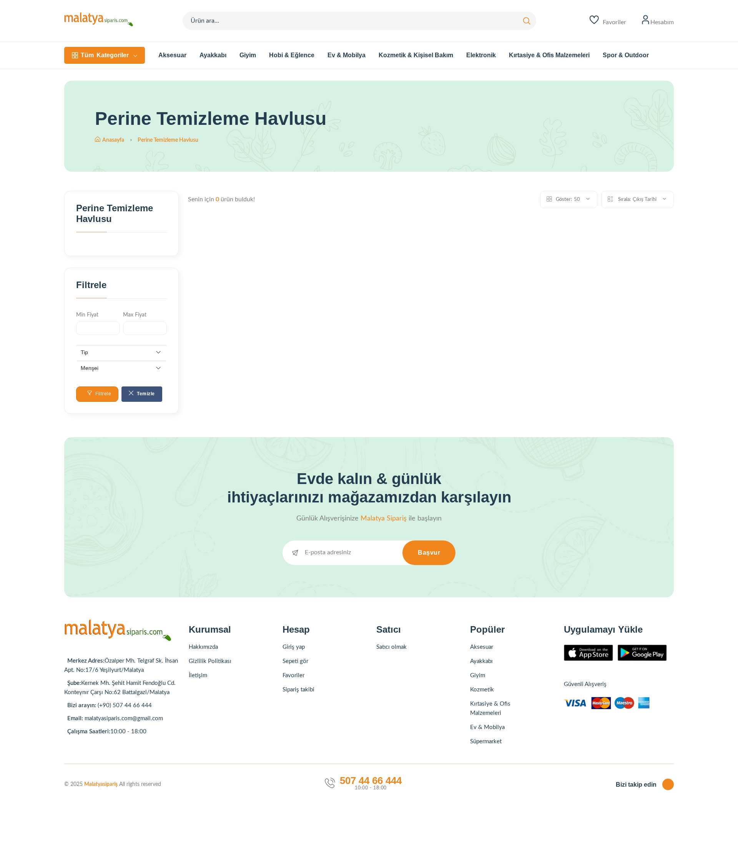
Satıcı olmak (391, 647)
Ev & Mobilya (346, 55)
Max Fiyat (134, 315)
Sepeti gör (295, 661)
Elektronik (481, 55)
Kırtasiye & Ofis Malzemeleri (549, 55)
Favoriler (293, 675)
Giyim (247, 55)
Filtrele (102, 393)
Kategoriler (105, 55)
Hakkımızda (203, 647)
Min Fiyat (87, 315)
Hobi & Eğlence (291, 55)
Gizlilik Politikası (210, 661)
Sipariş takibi (298, 690)
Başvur (429, 552)
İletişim (198, 675)
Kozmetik (482, 690)
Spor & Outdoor (626, 55)
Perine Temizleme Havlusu (168, 140)
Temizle (145, 393)
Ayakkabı (212, 55)
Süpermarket (486, 741)
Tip (84, 352)
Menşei (89, 368)
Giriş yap (294, 647)
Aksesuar (172, 55)
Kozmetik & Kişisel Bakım (416, 55)
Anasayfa (113, 140)
